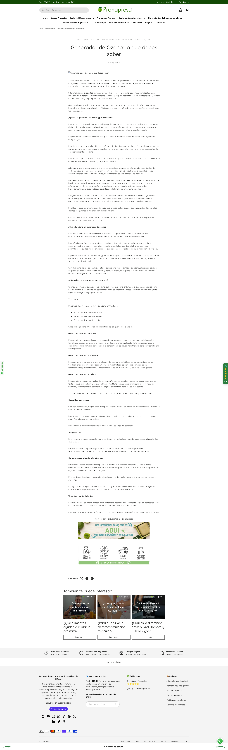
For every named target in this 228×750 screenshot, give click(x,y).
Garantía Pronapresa (175, 705)
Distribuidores (175, 741)
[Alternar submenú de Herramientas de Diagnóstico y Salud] (184, 18)
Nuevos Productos (58, 18)
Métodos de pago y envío (177, 686)
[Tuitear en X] (81, 578)
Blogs (147, 22)
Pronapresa (48, 741)
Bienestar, (80, 40)
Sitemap (186, 741)
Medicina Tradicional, (111, 40)
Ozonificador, (139, 40)
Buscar (136, 741)
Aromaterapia (99, 22)
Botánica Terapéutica (119, 22)
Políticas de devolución (176, 700)
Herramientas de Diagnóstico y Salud (165, 18)
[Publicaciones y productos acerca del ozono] (114, 521)
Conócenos (162, 741)
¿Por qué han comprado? (138, 688)
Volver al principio (114, 662)
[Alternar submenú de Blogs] (152, 22)
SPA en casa (136, 22)
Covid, (98, 40)
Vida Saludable (50, 28)
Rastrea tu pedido (174, 690)
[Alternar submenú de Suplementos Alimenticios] (144, 18)
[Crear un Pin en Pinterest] (92, 578)
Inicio (45, 18)
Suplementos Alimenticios (130, 18)
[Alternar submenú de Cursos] (164, 22)
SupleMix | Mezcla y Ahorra (82, 18)
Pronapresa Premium (106, 18)
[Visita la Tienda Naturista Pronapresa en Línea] (114, 545)
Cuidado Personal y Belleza (75, 22)
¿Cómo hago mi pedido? (177, 681)
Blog (128, 741)
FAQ (144, 741)
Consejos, (90, 40)
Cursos (159, 22)
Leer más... (80, 637)
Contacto (152, 741)
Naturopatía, (127, 40)
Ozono (149, 40)
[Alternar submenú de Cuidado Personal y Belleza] (89, 22)
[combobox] (64, 10)
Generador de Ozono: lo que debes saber (70, 28)
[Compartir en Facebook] (87, 578)
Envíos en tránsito (174, 695)
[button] (187, 10)
